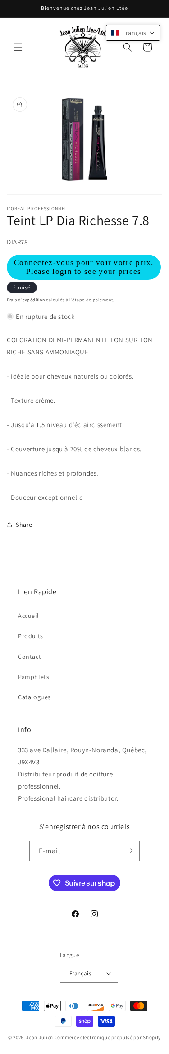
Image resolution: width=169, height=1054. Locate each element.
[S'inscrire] (129, 851)
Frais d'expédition (26, 300)
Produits (30, 636)
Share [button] (24, 524)
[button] (18, 47)
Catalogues (34, 697)
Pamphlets (33, 677)
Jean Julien (39, 1037)
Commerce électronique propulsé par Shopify (108, 1037)
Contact (29, 657)
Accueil (28, 616)
